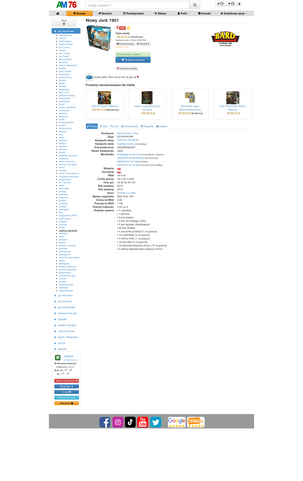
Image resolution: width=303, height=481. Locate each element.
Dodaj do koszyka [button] (134, 60)
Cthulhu (62, 38)
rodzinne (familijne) (68, 230)
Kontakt (206, 13)
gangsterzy (64, 89)
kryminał (63, 140)
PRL (61, 212)
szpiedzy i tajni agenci (69, 257)
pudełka (63, 221)
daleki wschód (66, 44)
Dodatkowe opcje (234, 13)
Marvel (62, 152)
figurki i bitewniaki (68, 337)
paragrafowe (65, 179)
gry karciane (65, 301)
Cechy (93, 126)
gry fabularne (65, 295)
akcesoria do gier (67, 313)
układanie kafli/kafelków (130, 157)
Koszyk (80, 13)
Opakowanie (131, 126)
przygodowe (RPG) (68, 215)
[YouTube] (143, 421)
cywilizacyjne (65, 41)
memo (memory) (67, 161)
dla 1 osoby (64, 53)
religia (62, 227)
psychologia (64, 218)
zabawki (62, 319)
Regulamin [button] (65, 403)
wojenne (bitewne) (68, 269)
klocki (61, 119)
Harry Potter (64, 98)
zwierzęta (63, 287)
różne (61, 236)
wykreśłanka (65, 272)
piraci (61, 185)
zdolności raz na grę (128, 164)
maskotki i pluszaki (68, 155)
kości (61, 137)
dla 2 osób (64, 56)
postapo (63, 206)
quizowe (63, 224)
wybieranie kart (125, 161)
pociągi (62, 191)
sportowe (63, 248)
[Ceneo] (196, 421)
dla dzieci (63, 62)
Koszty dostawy (126, 43)
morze (62, 167)
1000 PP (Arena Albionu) (104, 106)
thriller (62, 260)
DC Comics (64, 47)
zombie (62, 281)
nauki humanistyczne (69, 173)
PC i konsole (65, 182)
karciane (63, 113)
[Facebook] (105, 421)
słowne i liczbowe (67, 245)
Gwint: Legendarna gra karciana (147, 107)
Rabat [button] (144, 43)
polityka (62, 200)
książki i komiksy (67, 325)
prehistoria (64, 209)
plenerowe (64, 188)
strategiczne (64, 254)
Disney (62, 50)
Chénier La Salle (126, 193)
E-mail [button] (65, 391)
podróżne (63, 194)
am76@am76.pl (70, 359)
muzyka (62, 170)
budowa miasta (125, 143)
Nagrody (148, 126)
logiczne (63, 146)
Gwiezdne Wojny (67, 95)
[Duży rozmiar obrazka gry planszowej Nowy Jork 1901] (100, 38)
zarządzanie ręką (67, 275)
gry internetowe (66, 307)
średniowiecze (66, 290)
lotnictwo (63, 149)
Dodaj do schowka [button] (128, 68)
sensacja (63, 239)
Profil (183, 13)
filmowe (62, 86)
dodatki (62, 68)
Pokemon (63, 197)
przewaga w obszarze (129, 154)
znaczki (62, 278)
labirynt (62, 143)
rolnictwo (63, 233)
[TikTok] (130, 421)
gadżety (62, 349)
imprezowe (64, 110)
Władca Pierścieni (67, 266)
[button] (221, 3)
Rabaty (161, 13)
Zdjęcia (163, 126)
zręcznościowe (66, 284)
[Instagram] (118, 421)
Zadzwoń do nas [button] (66, 397)
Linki (116, 126)
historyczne (64, 101)
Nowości (106, 13)
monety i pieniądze (68, 164)
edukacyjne (64, 74)
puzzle (61, 343)
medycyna (64, 158)
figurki (62, 83)
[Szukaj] (194, 5)
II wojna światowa (67, 107)
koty (61, 134)
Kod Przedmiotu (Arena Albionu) (233, 107)
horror (62, 104)
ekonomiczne (65, 77)
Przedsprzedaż (135, 13)
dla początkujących (68, 65)
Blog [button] (64, 20)
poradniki (63, 203)
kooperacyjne (65, 128)
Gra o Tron (64, 92)
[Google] (177, 421)
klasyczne (63, 116)
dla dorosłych (65, 59)
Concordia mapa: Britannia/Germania (190, 107)
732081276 (68, 356)
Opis (105, 126)
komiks (62, 125)
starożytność (65, 251)
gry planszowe (66, 31)
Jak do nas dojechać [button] (66, 380)
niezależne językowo (69, 176)
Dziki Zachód (65, 71)
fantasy (62, 80)
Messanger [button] (65, 386)
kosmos (62, 131)
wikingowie (64, 263)
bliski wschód (65, 35)
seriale (62, 242)
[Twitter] (156, 421)
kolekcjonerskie (66, 122)
